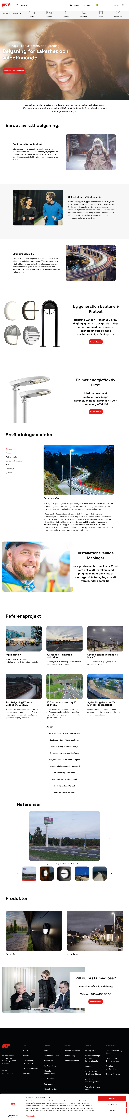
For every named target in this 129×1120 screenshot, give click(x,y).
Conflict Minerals (113, 1074)
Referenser (83, 16)
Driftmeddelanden (51, 1055)
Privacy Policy (90, 1050)
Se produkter (95, 342)
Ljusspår (9, 472)
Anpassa (111, 1104)
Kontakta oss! (95, 1001)
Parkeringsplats (12, 457)
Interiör (32, 16)
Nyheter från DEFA (72, 1050)
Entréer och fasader (14, 461)
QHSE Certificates (30, 1068)
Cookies (88, 1066)
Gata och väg (11, 449)
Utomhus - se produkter (14, 70)
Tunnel (8, 453)
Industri (49, 16)
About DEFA (28, 1073)
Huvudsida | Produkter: (11, 14)
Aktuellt (100, 16)
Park (7, 465)
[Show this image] (29, 880)
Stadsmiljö (10, 469)
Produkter (23, 5)
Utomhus (66, 16)
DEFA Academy (50, 1066)
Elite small (28, 715)
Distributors (48, 1084)
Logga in (117, 5)
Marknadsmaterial (72, 1061)
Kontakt (26, 1050)
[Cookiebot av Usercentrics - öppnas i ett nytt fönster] (13, 1116)
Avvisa (112, 1110)
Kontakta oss (118, 16)
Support (47, 1050)
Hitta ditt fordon (50, 1089)
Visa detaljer (30, 1116)
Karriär (26, 1055)
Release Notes (49, 1061)
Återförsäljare (49, 1079)
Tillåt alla (112, 1098)
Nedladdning (69, 1055)
